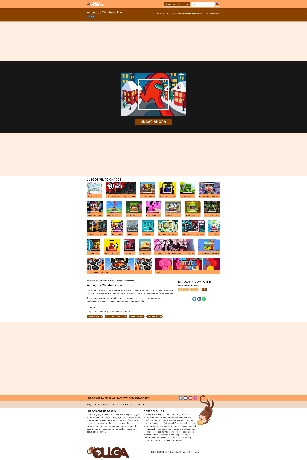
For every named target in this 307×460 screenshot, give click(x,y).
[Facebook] (199, 299)
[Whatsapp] (204, 299)
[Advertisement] (153, 41)
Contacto (140, 404)
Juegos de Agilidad (154, 316)
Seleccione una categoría (176, 4)
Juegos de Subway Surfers (116, 316)
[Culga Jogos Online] (108, 452)
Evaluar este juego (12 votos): (188, 285)
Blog (89, 404)
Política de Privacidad (122, 404)
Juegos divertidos (136, 316)
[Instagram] (195, 398)
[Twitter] (194, 299)
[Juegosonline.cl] (95, 4)
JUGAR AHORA (153, 122)
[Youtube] (190, 398)
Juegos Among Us (95, 316)
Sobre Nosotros (102, 404)
